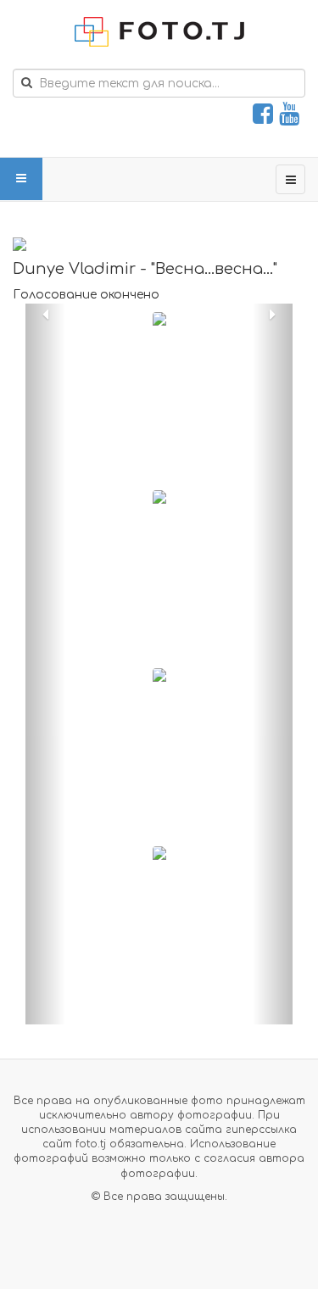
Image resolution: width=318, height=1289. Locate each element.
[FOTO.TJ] (159, 32)
